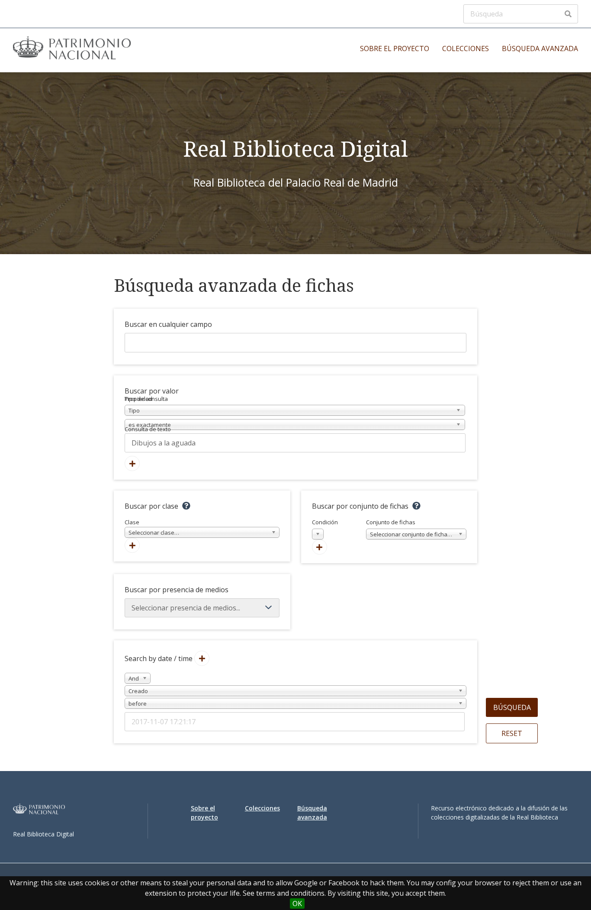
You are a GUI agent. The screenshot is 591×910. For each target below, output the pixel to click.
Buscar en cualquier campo (168, 324)
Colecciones (465, 48)
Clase (152, 527)
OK (297, 903)
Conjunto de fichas (410, 528)
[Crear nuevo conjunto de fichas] (319, 547)
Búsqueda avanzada (540, 48)
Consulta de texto (148, 429)
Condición (325, 528)
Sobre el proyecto (394, 48)
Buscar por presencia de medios (176, 589)
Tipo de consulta (146, 399)
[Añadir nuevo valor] (132, 463)
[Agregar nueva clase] (132, 545)
